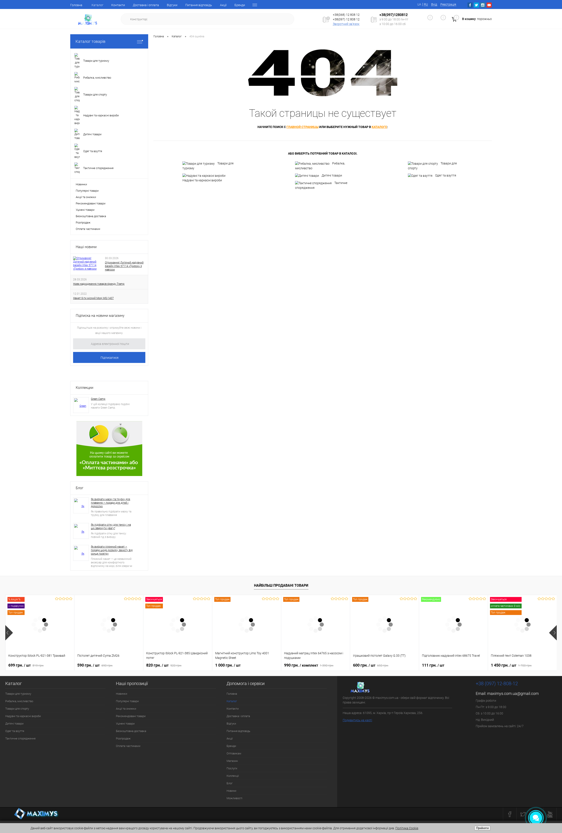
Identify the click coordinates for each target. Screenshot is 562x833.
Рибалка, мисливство (320, 166)
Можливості (234, 798)
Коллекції (233, 775)
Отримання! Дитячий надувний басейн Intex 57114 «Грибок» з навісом (124, 266)
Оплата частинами (88, 229)
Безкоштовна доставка (91, 216)
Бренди (239, 5)
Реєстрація (448, 4)
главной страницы (302, 127)
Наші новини (86, 247)
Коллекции (84, 388)
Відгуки (172, 5)
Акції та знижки (86, 197)
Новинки (81, 184)
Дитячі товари (332, 175)
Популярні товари (87, 190)
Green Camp (98, 398)
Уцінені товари (85, 209)
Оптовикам (234, 753)
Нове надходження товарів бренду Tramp (98, 283)
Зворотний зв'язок (346, 24)
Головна (76, 5)
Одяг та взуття (445, 175)
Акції (223, 5)
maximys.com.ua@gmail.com (513, 693)
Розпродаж (83, 222)
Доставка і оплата (146, 5)
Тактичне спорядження (321, 185)
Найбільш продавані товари (281, 585)
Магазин (232, 761)
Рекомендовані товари (90, 203)
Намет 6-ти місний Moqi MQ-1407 (93, 298)
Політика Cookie (406, 828)
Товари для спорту (432, 166)
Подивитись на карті (357, 720)
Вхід (434, 4)
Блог (79, 488)
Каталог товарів (90, 41)
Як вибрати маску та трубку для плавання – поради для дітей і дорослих (110, 503)
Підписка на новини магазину (100, 316)
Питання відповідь (198, 5)
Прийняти (482, 828)
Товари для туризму (208, 166)
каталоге (379, 127)
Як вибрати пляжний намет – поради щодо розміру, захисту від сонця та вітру (112, 550)
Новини (231, 790)
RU (426, 4)
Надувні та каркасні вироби (202, 180)
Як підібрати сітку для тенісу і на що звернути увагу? (111, 526)
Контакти (118, 5)
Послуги (232, 768)
